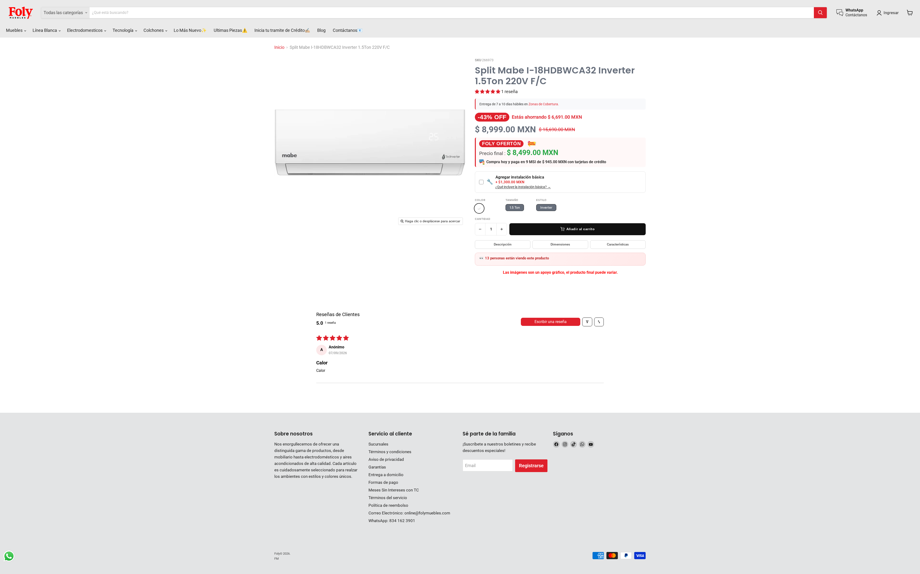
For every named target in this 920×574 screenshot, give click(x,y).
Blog (321, 30)
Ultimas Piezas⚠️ (230, 30)
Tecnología (123, 30)
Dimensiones (560, 244)
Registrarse (531, 465)
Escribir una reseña (551, 321)
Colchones (154, 30)
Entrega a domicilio (385, 474)
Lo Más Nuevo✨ (190, 30)
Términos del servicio (387, 497)
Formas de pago (383, 482)
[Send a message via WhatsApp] (9, 556)
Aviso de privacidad (386, 459)
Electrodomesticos (85, 30)
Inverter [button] (546, 207)
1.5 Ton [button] (515, 207)
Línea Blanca (45, 30)
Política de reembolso (388, 505)
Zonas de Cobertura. (544, 104)
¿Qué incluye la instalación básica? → (523, 187)
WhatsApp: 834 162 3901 (391, 520)
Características (618, 244)
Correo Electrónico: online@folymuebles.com (409, 513)
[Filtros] (587, 322)
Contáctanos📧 (347, 30)
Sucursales (378, 444)
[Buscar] (820, 12)
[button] (889, 13)
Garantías (377, 467)
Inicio (279, 47)
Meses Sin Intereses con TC (393, 490)
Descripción (503, 244)
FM (276, 558)
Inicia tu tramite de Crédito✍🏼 (282, 30)
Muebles (14, 30)
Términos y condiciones (389, 451)
